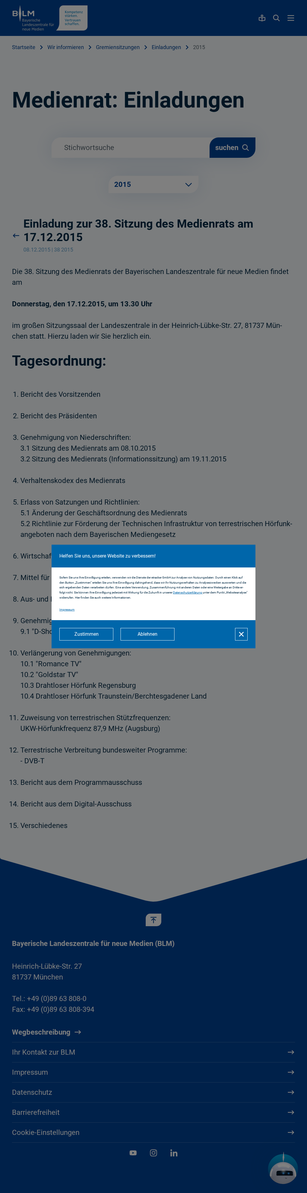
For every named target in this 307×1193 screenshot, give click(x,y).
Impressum (67, 609)
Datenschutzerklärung (188, 592)
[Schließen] (241, 634)
